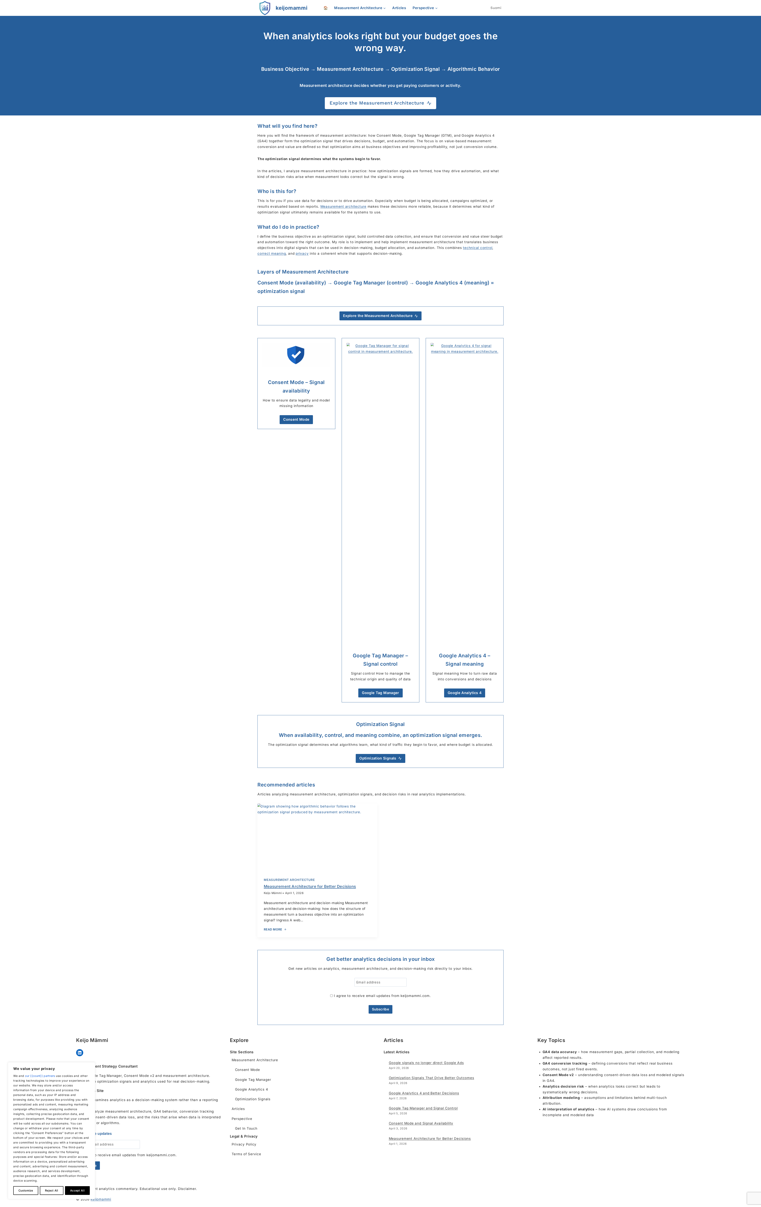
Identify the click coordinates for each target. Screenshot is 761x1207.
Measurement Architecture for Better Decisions (430, 1139)
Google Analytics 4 (251, 1089)
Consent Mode (247, 1070)
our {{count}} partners (40, 1075)
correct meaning (271, 253)
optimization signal (281, 291)
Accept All (77, 1190)
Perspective (242, 1119)
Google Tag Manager (253, 1080)
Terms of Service (246, 1154)
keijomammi (101, 1199)
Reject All (51, 1190)
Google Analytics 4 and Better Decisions (424, 1093)
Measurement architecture (343, 206)
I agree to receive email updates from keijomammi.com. (382, 996)
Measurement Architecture (289, 880)
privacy (302, 253)
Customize (25, 1190)
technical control (477, 248)
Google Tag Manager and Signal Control (423, 1108)
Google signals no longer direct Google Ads (426, 1063)
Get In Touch (246, 1128)
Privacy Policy (244, 1144)
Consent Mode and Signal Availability (421, 1123)
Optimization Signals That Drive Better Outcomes (431, 1078)
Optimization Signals (253, 1099)
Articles (399, 8)
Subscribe (380, 1009)
